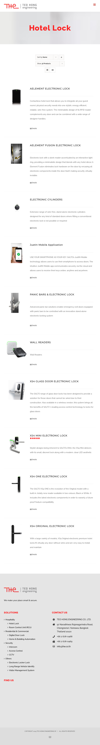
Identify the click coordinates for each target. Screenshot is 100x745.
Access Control (16, 651)
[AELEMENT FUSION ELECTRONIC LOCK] (17, 154)
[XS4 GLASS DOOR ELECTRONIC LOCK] (17, 390)
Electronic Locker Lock (19, 662)
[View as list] (52, 70)
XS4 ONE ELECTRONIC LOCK (48, 476)
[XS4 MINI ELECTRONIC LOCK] (17, 444)
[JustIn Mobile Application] (17, 253)
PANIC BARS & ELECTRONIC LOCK (52, 294)
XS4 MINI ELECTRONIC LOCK (48, 435)
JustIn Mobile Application (46, 244)
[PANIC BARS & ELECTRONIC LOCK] (17, 303)
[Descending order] (61, 57)
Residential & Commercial (17, 631)
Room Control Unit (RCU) (20, 627)
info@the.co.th (64, 646)
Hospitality (10, 619)
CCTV (11, 655)
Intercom (13, 647)
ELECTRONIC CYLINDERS (46, 199)
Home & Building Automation (22, 639)
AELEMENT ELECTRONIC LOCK (50, 88)
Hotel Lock (14, 623)
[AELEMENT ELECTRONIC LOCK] (17, 97)
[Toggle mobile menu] (94, 4)
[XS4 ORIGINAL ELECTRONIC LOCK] (17, 534)
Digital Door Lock (16, 635)
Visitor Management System (21, 670)
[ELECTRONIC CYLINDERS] (17, 208)
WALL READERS (40, 342)
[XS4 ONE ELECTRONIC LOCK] (17, 485)
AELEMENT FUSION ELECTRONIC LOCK (55, 145)
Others (8, 658)
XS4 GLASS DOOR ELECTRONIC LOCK (54, 381)
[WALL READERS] (17, 351)
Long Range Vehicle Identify (21, 666)
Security (9, 643)
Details (34, 128)
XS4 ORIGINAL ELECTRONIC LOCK (52, 526)
